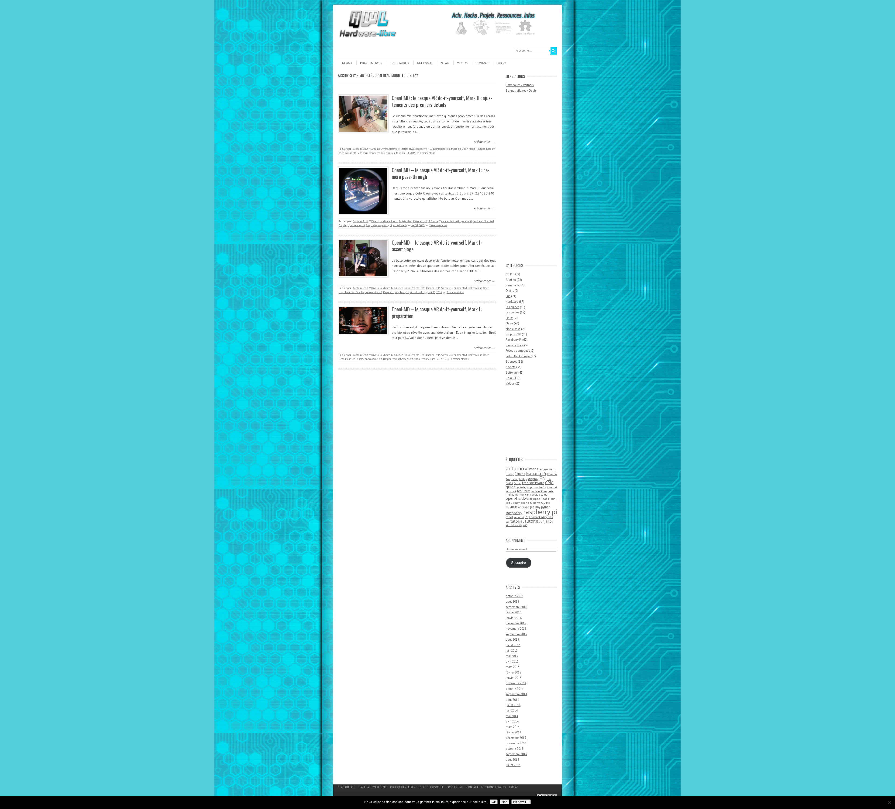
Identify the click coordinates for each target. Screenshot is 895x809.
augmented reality (443, 148)
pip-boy (535, 507)
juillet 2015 (513, 645)
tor (507, 521)
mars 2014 (513, 727)
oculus (457, 148)
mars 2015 (513, 667)
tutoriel (532, 521)
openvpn (523, 507)
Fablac (502, 63)
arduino (515, 468)
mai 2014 (512, 716)
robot (509, 517)
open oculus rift (347, 153)
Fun (508, 296)
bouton (514, 479)
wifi (525, 525)
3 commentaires (459, 359)
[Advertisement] (524, 180)
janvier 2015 (514, 678)
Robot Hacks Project (519, 356)
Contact (482, 63)
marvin (524, 494)
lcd (519, 491)
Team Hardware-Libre (372, 787)
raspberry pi (376, 153)
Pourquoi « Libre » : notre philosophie (417, 787)
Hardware (398, 63)
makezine (512, 494)
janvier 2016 (514, 618)
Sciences (511, 362)
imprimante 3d (536, 487)
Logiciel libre (539, 491)
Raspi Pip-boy (514, 345)
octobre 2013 (514, 749)
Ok (494, 802)
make (550, 491)
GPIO (549, 482)
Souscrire (518, 563)
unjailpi (546, 521)
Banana (520, 474)
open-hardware (519, 498)
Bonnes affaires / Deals (521, 91)
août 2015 (512, 640)
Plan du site (346, 787)
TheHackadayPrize (541, 517)
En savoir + (521, 802)
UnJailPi (511, 378)
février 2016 (513, 612)
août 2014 (512, 700)
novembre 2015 (516, 629)
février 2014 (513, 732)
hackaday (521, 487)
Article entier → (484, 141)
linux (526, 491)
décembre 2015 (516, 623)
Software (425, 63)
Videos (462, 63)
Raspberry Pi (422, 148)
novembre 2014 (516, 683)
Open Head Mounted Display (478, 148)
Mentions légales (493, 787)
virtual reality (391, 153)
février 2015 (513, 672)
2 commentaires (438, 225)
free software (533, 482)
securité (519, 517)
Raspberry (362, 153)
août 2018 (512, 602)
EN (542, 478)
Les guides (397, 288)
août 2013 (512, 760)
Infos (345, 63)
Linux (394, 221)
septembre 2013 (516, 754)
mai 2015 (512, 656)
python (545, 507)
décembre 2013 (516, 738)
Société (511, 367)
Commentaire (427, 153)
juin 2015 (512, 651)
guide (511, 487)
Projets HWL (407, 148)
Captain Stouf (360, 148)
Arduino (375, 148)
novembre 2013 (516, 743)
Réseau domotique (518, 351)
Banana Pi (512, 285)
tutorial (517, 521)
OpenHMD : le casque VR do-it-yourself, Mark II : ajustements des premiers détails (442, 101)
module (534, 494)
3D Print (511, 274)
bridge (523, 479)
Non (504, 802)
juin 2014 (512, 710)
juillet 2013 (513, 765)
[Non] (889, 802)
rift (411, 359)
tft (526, 517)
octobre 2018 (514, 596)
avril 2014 (512, 721)
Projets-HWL (370, 63)
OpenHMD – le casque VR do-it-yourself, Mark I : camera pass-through (440, 173)
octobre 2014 (514, 689)
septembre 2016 (516, 607)
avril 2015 (512, 661)
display (533, 479)
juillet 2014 (513, 705)
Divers (384, 148)
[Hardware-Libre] (367, 37)
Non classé (513, 329)
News (445, 63)
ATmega (531, 469)
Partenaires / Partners (520, 85)
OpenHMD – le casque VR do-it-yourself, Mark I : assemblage (437, 246)
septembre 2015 (516, 634)
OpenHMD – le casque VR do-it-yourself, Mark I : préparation (437, 312)
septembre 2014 (516, 694)
